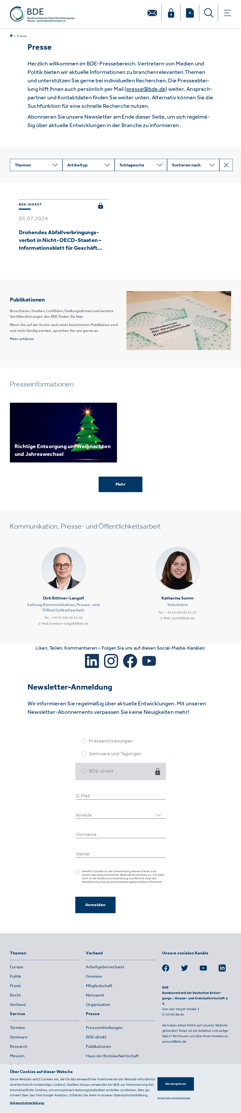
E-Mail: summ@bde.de (178, 618)
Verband (18, 1004)
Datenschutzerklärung (27, 1103)
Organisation (98, 1004)
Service (17, 1014)
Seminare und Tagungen (115, 753)
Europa (16, 966)
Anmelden (95, 904)
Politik (15, 976)
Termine (17, 1027)
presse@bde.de (146, 88)
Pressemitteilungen (111, 741)
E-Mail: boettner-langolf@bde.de (63, 624)
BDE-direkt (101, 771)
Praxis (15, 985)
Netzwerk (95, 995)
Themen (18, 953)
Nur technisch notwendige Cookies (173, 1098)
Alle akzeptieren (175, 1083)
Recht (15, 995)
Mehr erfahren (22, 339)
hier (79, 316)
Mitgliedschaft (99, 985)
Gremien (94, 976)
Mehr (120, 484)
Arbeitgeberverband (105, 966)
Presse (22, 36)
